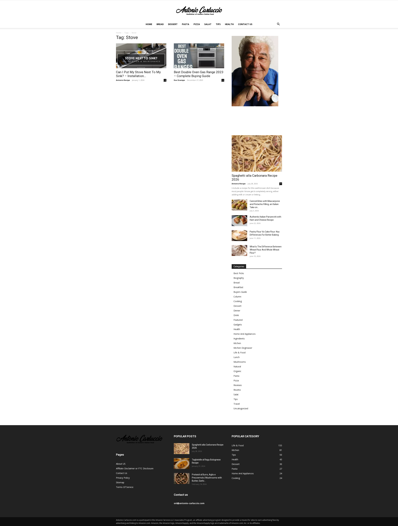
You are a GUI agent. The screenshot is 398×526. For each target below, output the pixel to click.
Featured (238, 319)
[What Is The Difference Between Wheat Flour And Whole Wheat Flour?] (239, 250)
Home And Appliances (245, 333)
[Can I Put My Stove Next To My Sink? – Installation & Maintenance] (141, 55)
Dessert (173, 24)
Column (237, 296)
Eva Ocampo (179, 80)
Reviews (238, 385)
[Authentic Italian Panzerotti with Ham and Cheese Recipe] (239, 220)
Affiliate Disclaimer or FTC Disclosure (134, 468)
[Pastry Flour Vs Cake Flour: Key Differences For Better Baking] (239, 235)
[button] (278, 24)
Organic (237, 371)
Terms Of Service (124, 487)
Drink (236, 315)
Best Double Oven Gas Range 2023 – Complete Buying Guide (198, 74)
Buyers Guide (240, 291)
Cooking (238, 301)
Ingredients (239, 338)
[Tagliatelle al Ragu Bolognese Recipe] (181, 463)
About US (120, 463)
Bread (160, 24)
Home (149, 24)
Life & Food (239, 352)
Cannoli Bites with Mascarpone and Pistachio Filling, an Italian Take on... (265, 204)
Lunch (237, 357)
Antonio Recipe (123, 80)
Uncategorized (241, 408)
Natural (237, 366)
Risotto (237, 389)
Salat (207, 24)
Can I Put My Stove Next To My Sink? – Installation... (138, 74)
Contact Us (245, 24)
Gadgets (238, 324)
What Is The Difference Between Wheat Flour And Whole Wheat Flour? (266, 249)
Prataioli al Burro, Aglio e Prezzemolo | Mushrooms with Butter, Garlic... (207, 477)
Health (229, 24)
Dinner (237, 310)
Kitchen (237, 343)
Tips (218, 24)
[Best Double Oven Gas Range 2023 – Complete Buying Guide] (199, 55)
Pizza (197, 24)
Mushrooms (240, 361)
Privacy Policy (123, 477)
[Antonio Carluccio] (199, 10)
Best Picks (239, 273)
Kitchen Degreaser (243, 347)
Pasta (185, 24)
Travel (237, 403)
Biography (239, 277)
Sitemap (120, 482)
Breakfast (238, 287)
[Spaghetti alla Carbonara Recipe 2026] (257, 153)
